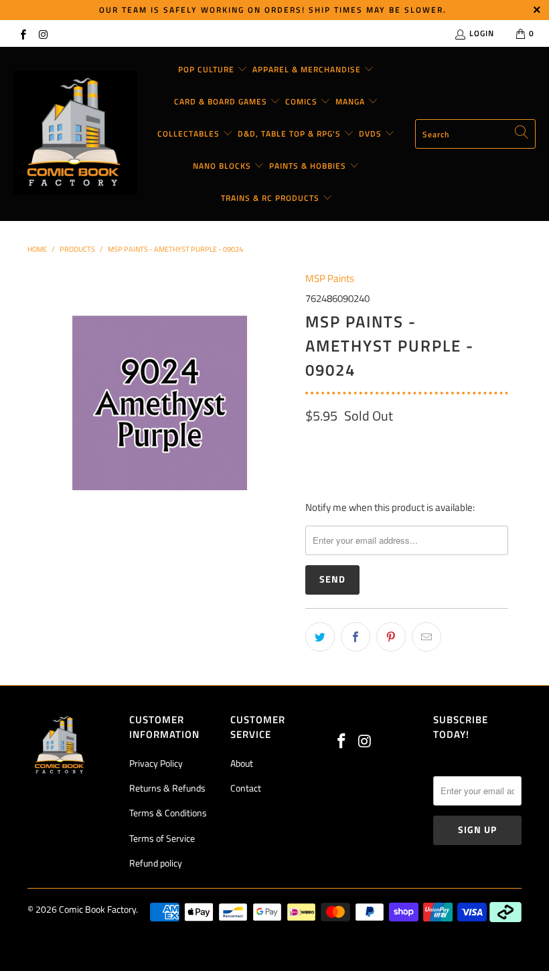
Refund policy (155, 863)
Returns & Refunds (167, 788)
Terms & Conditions (168, 813)
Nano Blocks (223, 165)
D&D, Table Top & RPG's (290, 133)
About (241, 763)
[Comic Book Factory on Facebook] (22, 33)
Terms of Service (162, 838)
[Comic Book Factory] (75, 134)
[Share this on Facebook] (355, 637)
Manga (351, 101)
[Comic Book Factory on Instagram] (42, 33)
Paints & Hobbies (309, 165)
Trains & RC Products (271, 198)
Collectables (189, 133)
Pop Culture (207, 69)
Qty (312, 444)
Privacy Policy (156, 763)
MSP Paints (329, 278)
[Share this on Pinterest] (391, 637)
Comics (302, 101)
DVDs (371, 133)
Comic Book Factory (97, 909)
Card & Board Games (222, 101)
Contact (245, 788)
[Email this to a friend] (426, 637)
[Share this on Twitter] (320, 637)
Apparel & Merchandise (308, 69)
